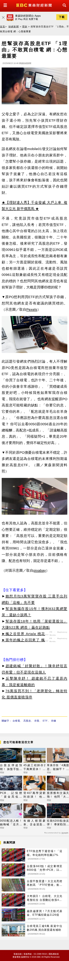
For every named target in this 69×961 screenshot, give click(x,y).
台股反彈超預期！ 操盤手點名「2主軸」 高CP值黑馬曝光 (11, 767)
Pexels (31, 309)
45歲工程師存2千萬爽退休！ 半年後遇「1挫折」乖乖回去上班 (34, 767)
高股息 (27, 720)
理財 (24, 26)
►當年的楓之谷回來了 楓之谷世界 (25, 640)
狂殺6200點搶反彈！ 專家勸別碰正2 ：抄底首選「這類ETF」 (58, 822)
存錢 (53, 720)
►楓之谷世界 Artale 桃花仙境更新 (25, 634)
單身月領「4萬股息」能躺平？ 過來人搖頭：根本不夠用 (58, 767)
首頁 (2, 26)
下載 (62, 17)
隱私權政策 (54, 954)
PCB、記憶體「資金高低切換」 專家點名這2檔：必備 (11, 795)
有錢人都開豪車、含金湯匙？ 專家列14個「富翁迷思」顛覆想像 (34, 822)
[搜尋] (63, 8)
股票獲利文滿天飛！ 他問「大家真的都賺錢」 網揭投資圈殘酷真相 (58, 795)
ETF (45, 720)
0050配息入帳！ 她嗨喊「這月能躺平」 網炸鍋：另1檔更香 (11, 822)
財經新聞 (14, 26)
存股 (36, 720)
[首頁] (34, 5)
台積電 (16, 720)
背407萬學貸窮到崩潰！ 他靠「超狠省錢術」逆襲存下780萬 (34, 795)
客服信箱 (18, 954)
